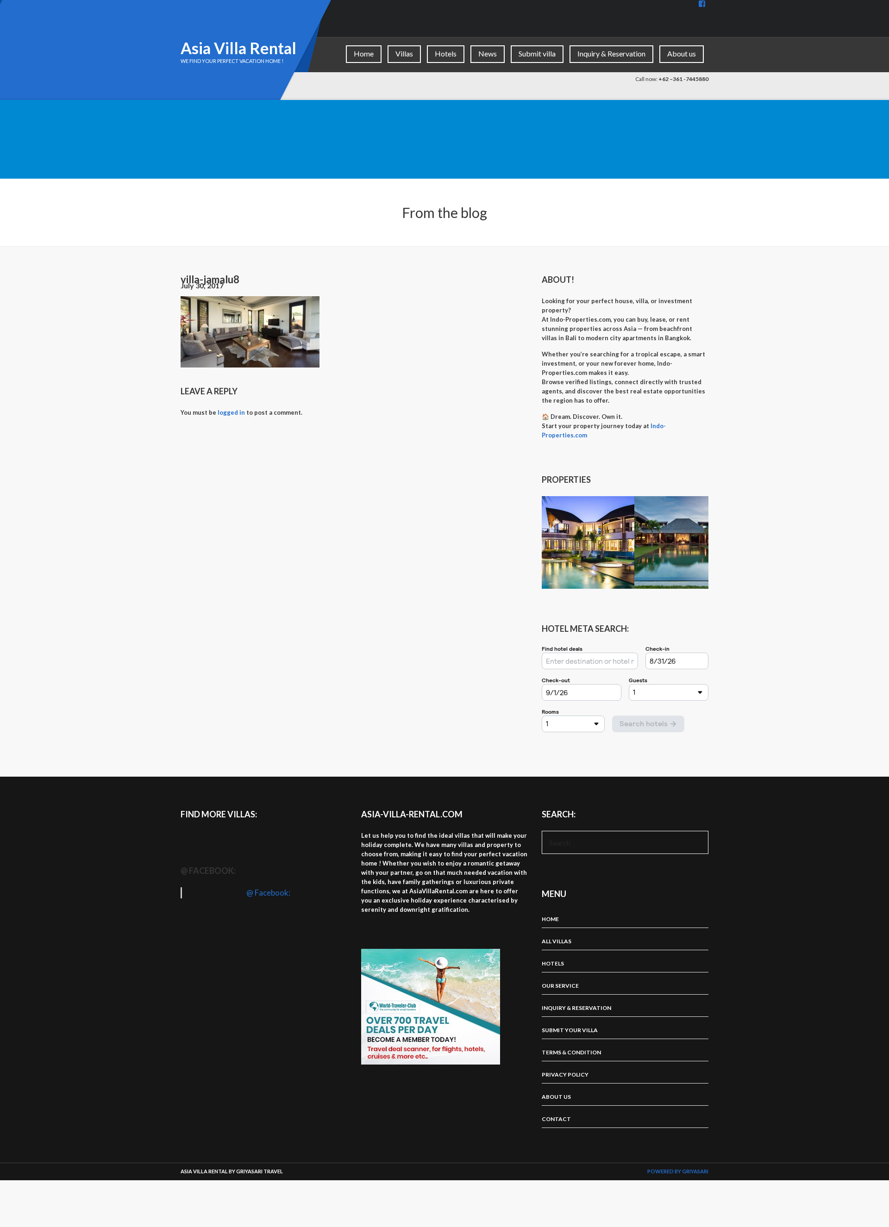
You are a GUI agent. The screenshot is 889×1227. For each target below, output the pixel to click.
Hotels (446, 53)
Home (364, 53)
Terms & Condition (571, 1052)
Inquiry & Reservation (611, 53)
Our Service (560, 985)
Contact (556, 1118)
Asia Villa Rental (238, 47)
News (487, 53)
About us (681, 53)
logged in (231, 412)
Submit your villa (570, 1030)
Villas (404, 53)
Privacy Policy (565, 1074)
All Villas (556, 941)
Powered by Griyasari (677, 1171)
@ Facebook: (208, 871)
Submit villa (537, 53)
